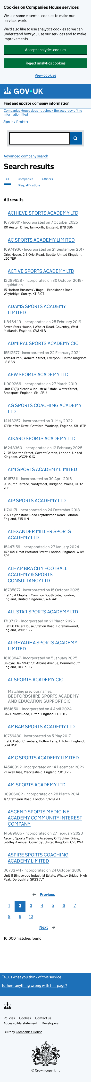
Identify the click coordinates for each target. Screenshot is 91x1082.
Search (76, 138)
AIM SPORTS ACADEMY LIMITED (42, 469)
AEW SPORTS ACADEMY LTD (38, 374)
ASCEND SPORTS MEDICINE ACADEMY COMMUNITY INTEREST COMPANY (45, 818)
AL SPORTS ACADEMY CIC (35, 679)
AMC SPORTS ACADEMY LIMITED (43, 758)
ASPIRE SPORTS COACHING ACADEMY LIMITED (38, 858)
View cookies (45, 75)
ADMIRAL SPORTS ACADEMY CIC (43, 343)
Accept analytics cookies (45, 49)
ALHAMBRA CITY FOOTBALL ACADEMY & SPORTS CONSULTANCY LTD (37, 574)
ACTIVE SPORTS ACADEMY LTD (41, 271)
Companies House (29, 1032)
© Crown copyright (45, 1070)
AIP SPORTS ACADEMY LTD (37, 500)
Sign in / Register (15, 121)
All (7, 179)
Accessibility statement (20, 1023)
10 (31, 916)
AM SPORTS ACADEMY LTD (37, 785)
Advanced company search (26, 156)
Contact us (43, 1018)
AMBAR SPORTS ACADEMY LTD (41, 726)
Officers (47, 179)
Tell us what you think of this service (31, 977)
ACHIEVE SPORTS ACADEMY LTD (43, 213)
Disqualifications (29, 185)
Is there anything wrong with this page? (34, 985)
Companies (25, 179)
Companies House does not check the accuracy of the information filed (43, 112)
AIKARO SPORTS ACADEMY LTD (41, 438)
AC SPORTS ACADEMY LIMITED (41, 240)
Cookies (25, 1018)
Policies (9, 1018)
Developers (50, 1023)
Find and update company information (36, 103)
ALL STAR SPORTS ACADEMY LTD (43, 612)
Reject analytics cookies (46, 63)
